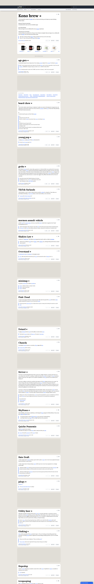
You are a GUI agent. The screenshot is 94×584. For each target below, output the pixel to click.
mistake (52, 239)
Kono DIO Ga (42, 94)
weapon (25, 345)
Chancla (19, 349)
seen (42, 568)
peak (45, 430)
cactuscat (22, 183)
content (40, 63)
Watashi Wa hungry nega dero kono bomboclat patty (28, 97)
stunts (29, 486)
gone (41, 383)
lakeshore (24, 525)
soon (53, 172)
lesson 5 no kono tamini (51, 96)
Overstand (20, 258)
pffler (23, 475)
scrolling (42, 192)
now (29, 181)
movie (34, 433)
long (29, 331)
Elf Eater (24, 258)
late (33, 140)
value (22, 414)
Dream (44, 392)
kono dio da (26, 94)
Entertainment (33, 9)
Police (19, 534)
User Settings (74, 9)
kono (30, 94)
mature (49, 63)
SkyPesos (19, 420)
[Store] (74, 7)
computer (41, 108)
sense (43, 331)
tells (26, 283)
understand (22, 254)
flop (42, 345)
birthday (20, 66)
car (21, 484)
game (41, 65)
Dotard (19, 336)
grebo (19, 183)
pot (33, 38)
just (23, 142)
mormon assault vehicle (21, 230)
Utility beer (20, 525)
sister (36, 256)
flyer (42, 413)
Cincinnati (54, 467)
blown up (33, 334)
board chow (20, 130)
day (36, 513)
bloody (31, 181)
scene (27, 170)
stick (44, 119)
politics (27, 392)
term (22, 223)
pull (22, 486)
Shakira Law (20, 245)
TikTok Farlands (20, 198)
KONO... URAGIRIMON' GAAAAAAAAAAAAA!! (37, 96)
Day (27, 228)
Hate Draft (19, 475)
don (30, 418)
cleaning (50, 520)
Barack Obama (22, 400)
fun (23, 391)
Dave (24, 520)
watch (56, 63)
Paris (36, 416)
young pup (19, 144)
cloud (20, 304)
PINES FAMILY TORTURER (27, 198)
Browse (25, 9)
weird (30, 193)
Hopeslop (19, 574)
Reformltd (24, 245)
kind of (40, 223)
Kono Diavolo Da (36, 94)
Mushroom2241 (26, 435)
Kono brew (20, 40)
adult (28, 140)
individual (23, 331)
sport (35, 464)
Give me (20, 433)
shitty (20, 484)
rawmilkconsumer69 (25, 574)
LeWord (23, 290)
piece (32, 430)
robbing (48, 256)
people (35, 114)
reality (39, 301)
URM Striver (23, 403)
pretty (28, 303)
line (38, 226)
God (30, 179)
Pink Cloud (19, 307)
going (26, 334)
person (22, 140)
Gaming (39, 9)
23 (30, 142)
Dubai (35, 241)
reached (21, 196)
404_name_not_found (25, 420)
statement (30, 254)
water (38, 29)
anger (43, 459)
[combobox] (48, 7)
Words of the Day (20, 9)
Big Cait (24, 40)
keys (36, 119)
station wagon (28, 223)
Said (32, 193)
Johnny (23, 541)
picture (23, 568)
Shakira (41, 241)
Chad (28, 467)
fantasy (29, 459)
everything (33, 283)
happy (30, 303)
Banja (23, 71)
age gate (19, 71)
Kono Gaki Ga (49, 94)
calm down (42, 334)
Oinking (19, 544)
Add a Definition (68, 9)
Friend (20, 285)
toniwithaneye (24, 307)
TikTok (26, 196)
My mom (20, 347)
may (44, 376)
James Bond (25, 486)
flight (33, 416)
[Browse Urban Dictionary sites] (20, 7)
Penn (23, 396)
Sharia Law (26, 239)
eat (47, 108)
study (54, 389)
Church (22, 228)
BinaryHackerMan (25, 130)
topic (25, 254)
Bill (19, 69)
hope (21, 541)
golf (27, 515)
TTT (35, 394)
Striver (19, 403)
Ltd (34, 239)
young (26, 142)
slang (25, 169)
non (30, 534)
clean (27, 119)
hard (26, 414)
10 (20, 572)
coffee (31, 19)
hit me (24, 347)
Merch (58, 40)
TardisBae (23, 349)
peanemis (28, 433)
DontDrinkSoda (24, 544)
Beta (44, 381)
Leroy (20, 256)
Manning (30, 471)
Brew (32, 36)
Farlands (28, 196)
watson (22, 488)
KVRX (27, 230)
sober (57, 299)
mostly (24, 283)
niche (22, 429)
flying (36, 345)
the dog (24, 144)
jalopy (19, 488)
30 (20, 522)
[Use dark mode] (76, 7)
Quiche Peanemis (20, 435)
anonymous (23, 336)
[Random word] (71, 7)
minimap (19, 290)
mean (49, 173)
